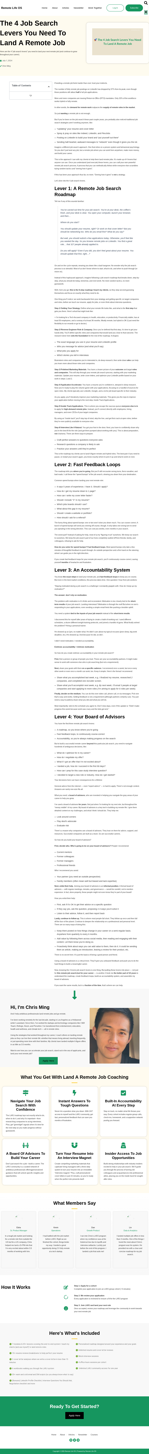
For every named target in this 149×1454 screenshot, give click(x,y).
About (55, 8)
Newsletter (79, 8)
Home (44, 8)
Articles (65, 8)
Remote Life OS (11, 7)
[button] (146, 3)
